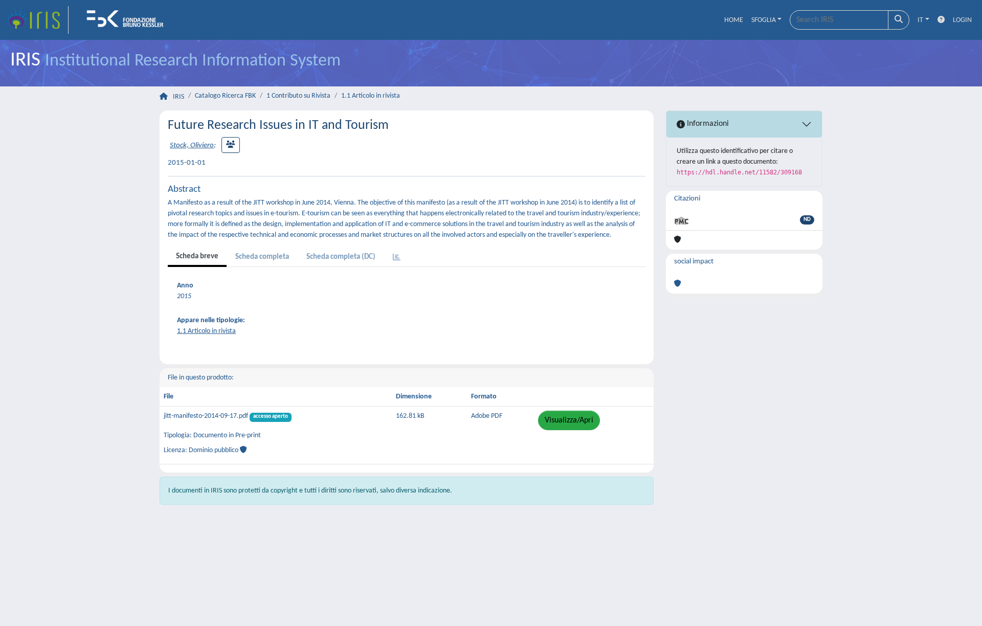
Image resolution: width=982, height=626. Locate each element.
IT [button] (920, 20)
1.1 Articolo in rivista (370, 96)
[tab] (396, 258)
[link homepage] (37, 20)
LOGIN (962, 20)
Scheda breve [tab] (197, 256)
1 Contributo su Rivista (298, 96)
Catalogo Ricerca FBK (225, 96)
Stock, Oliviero (192, 145)
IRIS (178, 97)
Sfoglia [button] (763, 20)
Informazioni (707, 124)
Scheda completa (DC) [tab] (340, 257)
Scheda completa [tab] (262, 257)
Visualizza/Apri (569, 420)
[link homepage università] (128, 20)
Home (733, 20)
